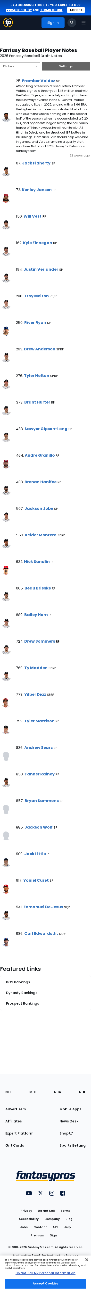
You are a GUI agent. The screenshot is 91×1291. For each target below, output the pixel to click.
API (55, 1227)
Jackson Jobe (39, 508)
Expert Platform (19, 1133)
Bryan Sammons (42, 800)
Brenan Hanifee (41, 482)
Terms (65, 1211)
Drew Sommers (39, 641)
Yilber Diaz (35, 694)
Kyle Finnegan (37, 243)
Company (52, 1219)
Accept (76, 10)
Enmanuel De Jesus (43, 907)
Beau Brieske (38, 588)
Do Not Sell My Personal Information (45, 1273)
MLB (32, 1092)
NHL (82, 1092)
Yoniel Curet (36, 880)
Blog (69, 1219)
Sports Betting (72, 1145)
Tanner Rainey (40, 774)
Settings (66, 66)
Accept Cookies (45, 1283)
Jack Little (35, 854)
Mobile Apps (70, 1109)
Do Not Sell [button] (46, 1211)
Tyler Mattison (39, 721)
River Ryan (35, 322)
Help (67, 1227)
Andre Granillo (40, 455)
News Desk (68, 1121)
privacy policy (19, 10)
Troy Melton (36, 296)
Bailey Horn (36, 614)
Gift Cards (14, 1145)
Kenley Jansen (37, 189)
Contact (40, 1227)
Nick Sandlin (37, 561)
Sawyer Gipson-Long (46, 429)
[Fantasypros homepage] (8, 25)
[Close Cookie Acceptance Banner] (87, 1260)
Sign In (55, 1235)
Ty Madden (36, 668)
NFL (8, 1092)
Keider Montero (41, 535)
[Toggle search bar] (71, 22)
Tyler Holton (36, 375)
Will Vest (32, 216)
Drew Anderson (39, 349)
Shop (64, 1133)
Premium (37, 1235)
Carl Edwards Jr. (41, 933)
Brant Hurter (37, 402)
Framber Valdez (38, 81)
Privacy (26, 1211)
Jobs (24, 1227)
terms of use (51, 10)
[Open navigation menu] (83, 22)
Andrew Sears (38, 747)
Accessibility (29, 1219)
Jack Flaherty (36, 163)
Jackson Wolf (39, 827)
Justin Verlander (41, 269)
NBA (57, 1092)
